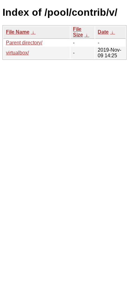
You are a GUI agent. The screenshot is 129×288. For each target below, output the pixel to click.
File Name (17, 32)
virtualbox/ (17, 52)
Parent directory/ (24, 42)
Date (103, 32)
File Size (78, 31)
